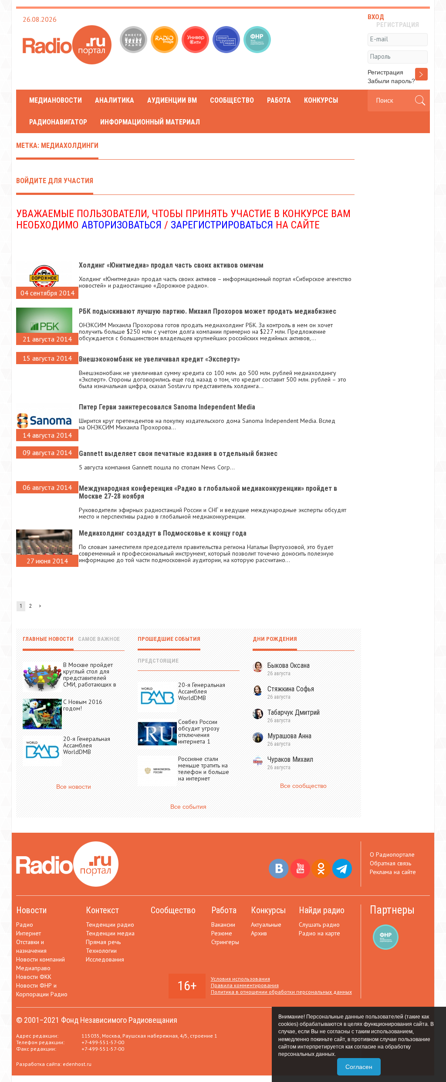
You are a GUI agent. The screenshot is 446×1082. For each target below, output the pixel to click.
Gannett (142, 467)
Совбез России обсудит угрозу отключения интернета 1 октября (199, 735)
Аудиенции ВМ (172, 100)
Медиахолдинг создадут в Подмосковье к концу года (163, 533)
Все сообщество (303, 785)
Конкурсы (321, 100)
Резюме (221, 933)
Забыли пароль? (391, 80)
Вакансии (223, 924)
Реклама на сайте (393, 872)
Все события (188, 806)
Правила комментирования (245, 985)
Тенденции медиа (110, 933)
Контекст (102, 910)
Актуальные (266, 924)
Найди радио (322, 910)
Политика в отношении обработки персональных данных (281, 991)
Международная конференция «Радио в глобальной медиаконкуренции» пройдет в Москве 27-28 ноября (208, 492)
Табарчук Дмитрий (293, 712)
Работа (279, 100)
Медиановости (55, 100)
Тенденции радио (110, 924)
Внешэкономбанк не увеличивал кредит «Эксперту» (159, 359)
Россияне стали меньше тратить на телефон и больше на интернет (203, 768)
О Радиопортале (392, 854)
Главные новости (48, 639)
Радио (24, 924)
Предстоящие (158, 660)
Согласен (358, 1066)
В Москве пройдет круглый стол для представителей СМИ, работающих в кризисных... (89, 678)
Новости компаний (40, 959)
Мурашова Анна (289, 736)
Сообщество (232, 100)
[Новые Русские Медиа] (227, 40)
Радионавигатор (58, 122)
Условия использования (240, 978)
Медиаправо (33, 968)
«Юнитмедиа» (121, 279)
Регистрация (385, 72)
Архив (259, 933)
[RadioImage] (165, 40)
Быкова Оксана (288, 665)
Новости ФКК (33, 977)
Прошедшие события (169, 639)
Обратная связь (390, 863)
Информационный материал (150, 122)
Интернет (28, 933)
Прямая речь (103, 942)
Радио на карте (319, 933)
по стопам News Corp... (204, 467)
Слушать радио (319, 924)
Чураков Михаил (290, 759)
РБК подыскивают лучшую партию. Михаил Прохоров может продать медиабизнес (207, 311)
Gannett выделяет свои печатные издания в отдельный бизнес (178, 453)
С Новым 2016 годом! (82, 705)
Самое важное (99, 639)
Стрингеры (225, 942)
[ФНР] (258, 40)
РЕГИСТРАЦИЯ (397, 25)
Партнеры (392, 910)
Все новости (73, 786)
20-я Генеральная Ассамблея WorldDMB (86, 745)
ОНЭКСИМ (100, 427)
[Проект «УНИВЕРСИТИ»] (196, 40)
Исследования (105, 959)
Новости (31, 910)
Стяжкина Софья (290, 689)
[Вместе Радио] (134, 40)
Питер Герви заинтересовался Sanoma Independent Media (167, 407)
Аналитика (114, 100)
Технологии (101, 951)
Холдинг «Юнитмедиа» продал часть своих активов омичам (171, 265)
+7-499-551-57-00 (102, 1042)
